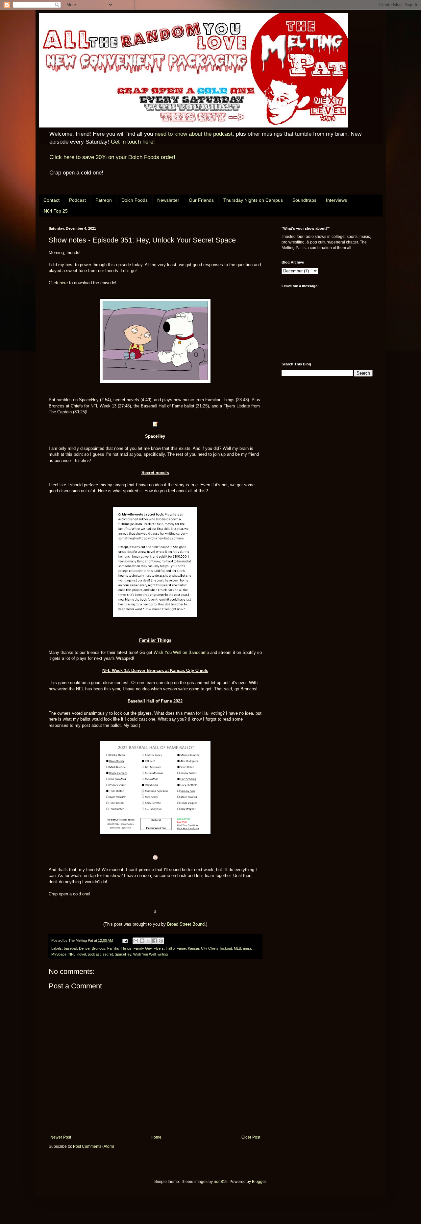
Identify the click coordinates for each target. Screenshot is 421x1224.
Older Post (250, 1137)
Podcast (77, 200)
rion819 (221, 1181)
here (64, 282)
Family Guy (143, 948)
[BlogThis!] (142, 940)
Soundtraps (304, 200)
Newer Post (60, 1137)
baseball (70, 948)
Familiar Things (119, 948)
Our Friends (201, 200)
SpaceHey (123, 954)
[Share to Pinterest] (161, 940)
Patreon (103, 200)
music (248, 948)
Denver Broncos (92, 948)
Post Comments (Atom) (93, 1146)
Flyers (159, 948)
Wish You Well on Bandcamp (181, 652)
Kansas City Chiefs (203, 948)
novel (81, 954)
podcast (94, 954)
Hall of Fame (176, 948)
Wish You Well (144, 954)
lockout (226, 948)
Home (156, 1137)
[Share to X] (148, 940)
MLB (237, 948)
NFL (71, 954)
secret (108, 954)
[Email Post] (125, 940)
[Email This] (136, 940)
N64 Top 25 (56, 211)
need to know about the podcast (194, 134)
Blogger (259, 1181)
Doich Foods (134, 200)
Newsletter (168, 200)
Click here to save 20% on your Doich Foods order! (112, 157)
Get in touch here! (133, 142)
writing (163, 954)
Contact (51, 200)
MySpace (58, 954)
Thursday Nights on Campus (253, 200)
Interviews (336, 200)
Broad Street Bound (186, 924)
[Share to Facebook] (154, 940)
